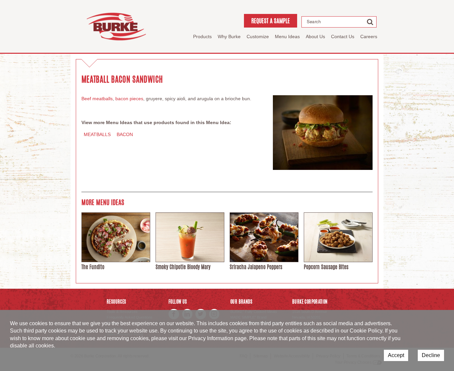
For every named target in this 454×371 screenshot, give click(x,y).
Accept (396, 355)
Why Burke (229, 36)
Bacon (125, 134)
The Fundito (92, 267)
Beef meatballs (97, 98)
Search (314, 21)
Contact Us (342, 36)
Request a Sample (270, 20)
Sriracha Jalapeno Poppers (256, 267)
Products (202, 36)
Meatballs (97, 134)
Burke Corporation (116, 26)
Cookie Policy (366, 331)
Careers (368, 36)
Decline (431, 355)
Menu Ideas (287, 36)
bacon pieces (129, 98)
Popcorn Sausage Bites (326, 267)
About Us (315, 36)
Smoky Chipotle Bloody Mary (183, 267)
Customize (258, 36)
